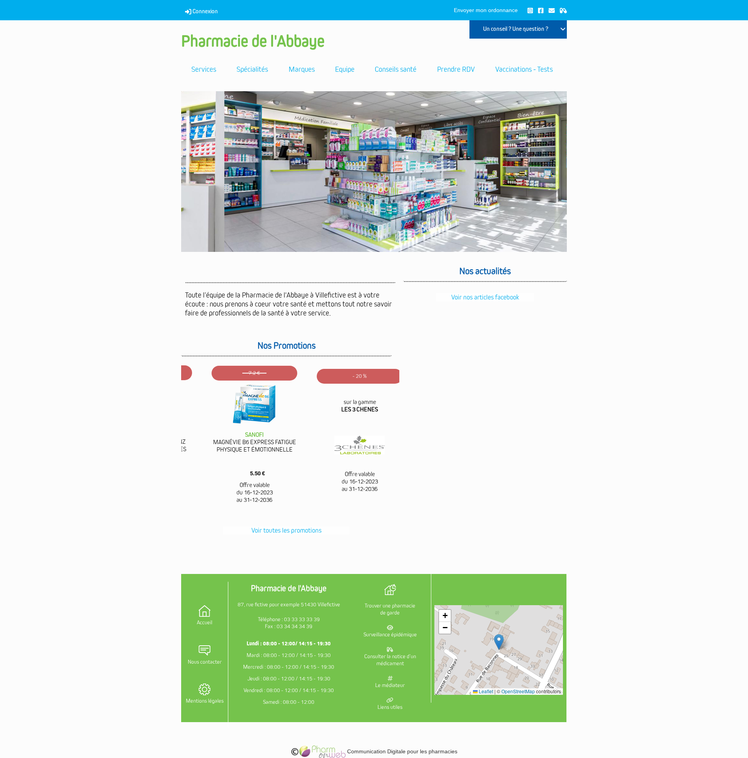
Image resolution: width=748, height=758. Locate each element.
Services (203, 69)
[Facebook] (540, 10)
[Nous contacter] (552, 10)
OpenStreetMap (518, 691)
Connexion (204, 11)
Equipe (345, 69)
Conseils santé (395, 69)
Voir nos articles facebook (485, 297)
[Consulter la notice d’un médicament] (563, 10)
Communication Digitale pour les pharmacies (401, 751)
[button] (499, 642)
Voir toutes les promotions (286, 530)
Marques (302, 69)
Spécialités (252, 69)
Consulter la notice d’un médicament (390, 660)
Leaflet (485, 691)
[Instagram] (530, 10)
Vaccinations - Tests (524, 69)
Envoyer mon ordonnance (486, 10)
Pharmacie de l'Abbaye (253, 42)
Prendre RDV (456, 69)
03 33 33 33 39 (302, 619)
